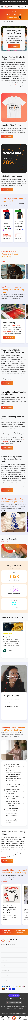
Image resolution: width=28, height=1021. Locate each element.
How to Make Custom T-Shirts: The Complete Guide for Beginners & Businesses (10, 910)
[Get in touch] (22, 7)
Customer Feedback (11, 1010)
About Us (3, 1006)
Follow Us (3, 541)
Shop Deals (6, 189)
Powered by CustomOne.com (20, 1013)
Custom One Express (10, 1013)
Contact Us (9, 1006)
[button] (2, 7)
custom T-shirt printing (13, 84)
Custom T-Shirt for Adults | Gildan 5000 (6, 225)
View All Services (5, 301)
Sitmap (21, 1010)
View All (3, 261)
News (17, 1010)
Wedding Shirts (10, 21)
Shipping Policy (10, 1008)
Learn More (8, 337)
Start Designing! (14, 46)
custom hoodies (17, 375)
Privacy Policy (24, 1006)
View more (4, 881)
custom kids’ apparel (6, 486)
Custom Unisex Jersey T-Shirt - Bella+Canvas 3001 (19, 225)
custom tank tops (5, 377)
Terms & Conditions (16, 1006)
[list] (14, 272)
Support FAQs (10, 682)
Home (4, 21)
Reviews (15, 1008)
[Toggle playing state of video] (14, 551)
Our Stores (21, 1008)
